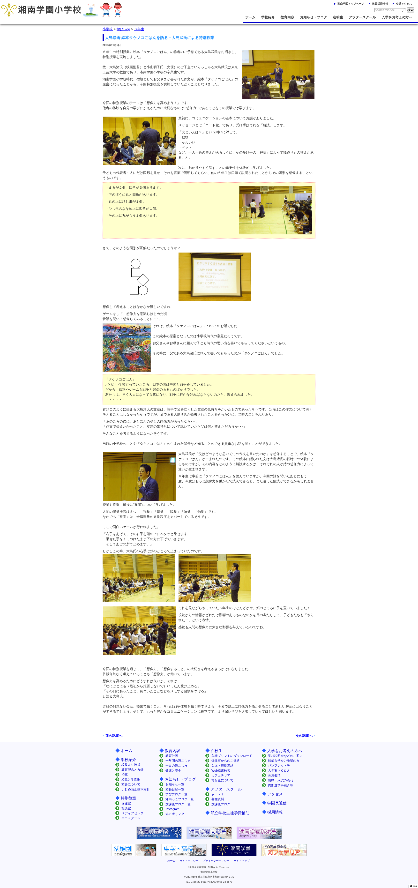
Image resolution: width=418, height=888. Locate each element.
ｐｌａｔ (217, 794)
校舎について (130, 784)
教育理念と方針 (132, 769)
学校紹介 (268, 17)
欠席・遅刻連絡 (222, 765)
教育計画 (171, 756)
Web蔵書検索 (220, 770)
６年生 (139, 29)
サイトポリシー (189, 860)
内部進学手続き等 (280, 785)
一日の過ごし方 (176, 765)
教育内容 (287, 17)
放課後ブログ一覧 (178, 804)
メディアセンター (134, 813)
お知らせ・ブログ (313, 17)
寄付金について (222, 780)
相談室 (126, 808)
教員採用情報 (380, 3)
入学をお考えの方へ (397, 17)
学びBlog (123, 29)
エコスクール (130, 818)
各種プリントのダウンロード (231, 756)
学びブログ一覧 (176, 794)
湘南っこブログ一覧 (179, 799)
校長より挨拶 (130, 765)
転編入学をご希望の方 (283, 760)
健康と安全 (173, 770)
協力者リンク (174, 814)
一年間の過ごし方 (178, 760)
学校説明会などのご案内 (285, 756)
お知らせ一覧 (174, 784)
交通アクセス (404, 3)
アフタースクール (362, 17)
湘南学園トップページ (350, 3)
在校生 (338, 17)
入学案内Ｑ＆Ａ (279, 770)
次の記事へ (304, 736)
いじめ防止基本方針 (135, 789)
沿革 (124, 774)
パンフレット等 (279, 765)
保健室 (126, 803)
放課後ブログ (220, 804)
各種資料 (217, 799)
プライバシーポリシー (216, 860)
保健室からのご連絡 (225, 760)
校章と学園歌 (130, 779)
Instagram (172, 809)
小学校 (108, 29)
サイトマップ (242, 860)
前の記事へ (113, 736)
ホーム (250, 17)
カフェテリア (220, 775)
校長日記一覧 (174, 789)
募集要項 (274, 775)
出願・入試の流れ (280, 780)
